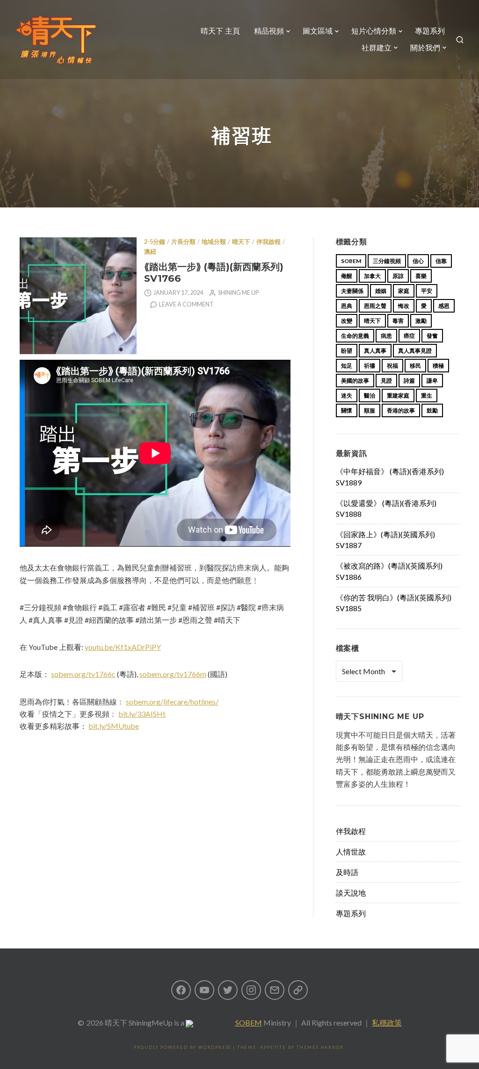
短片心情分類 (373, 31)
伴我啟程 (268, 241)
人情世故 (351, 851)
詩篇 (409, 380)
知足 (346, 365)
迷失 (346, 395)
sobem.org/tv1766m (172, 674)
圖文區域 (318, 31)
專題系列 (430, 31)
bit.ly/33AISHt (142, 713)
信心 (418, 260)
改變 (346, 320)
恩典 (346, 305)
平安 (426, 290)
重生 (426, 395)
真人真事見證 (415, 350)
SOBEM (248, 1022)
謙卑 (432, 380)
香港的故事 (401, 410)
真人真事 (375, 350)
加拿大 (372, 275)
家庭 (403, 290)
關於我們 (425, 47)
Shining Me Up (238, 292)
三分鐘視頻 (387, 260)
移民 (415, 365)
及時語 (347, 872)
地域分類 (214, 241)
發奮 (432, 335)
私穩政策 (387, 1022)
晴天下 (241, 241)
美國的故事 (355, 380)
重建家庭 (398, 395)
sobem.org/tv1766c (83, 674)
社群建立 (377, 47)
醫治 (369, 395)
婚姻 (380, 290)
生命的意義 (355, 335)
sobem (351, 260)
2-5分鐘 (154, 241)
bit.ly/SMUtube (113, 725)
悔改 (403, 305)
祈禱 (369, 365)
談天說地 (351, 892)
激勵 (421, 320)
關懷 (346, 410)
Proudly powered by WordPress (182, 1047)
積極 (438, 365)
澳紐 (150, 251)
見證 (386, 380)
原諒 (398, 275)
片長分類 (183, 241)
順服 (369, 410)
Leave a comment (186, 304)
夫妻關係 (352, 290)
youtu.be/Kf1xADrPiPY (123, 646)
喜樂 (421, 275)
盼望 (346, 350)
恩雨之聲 (375, 305)
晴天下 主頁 (220, 31)
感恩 (444, 305)
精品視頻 (269, 31)
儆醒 (346, 275)
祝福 (392, 365)
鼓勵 (432, 410)
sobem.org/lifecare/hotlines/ (172, 701)
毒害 (398, 320)
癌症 (409, 335)
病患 (386, 335)
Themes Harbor (320, 1047)
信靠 (441, 260)
